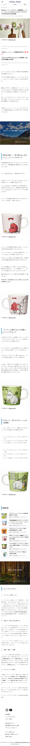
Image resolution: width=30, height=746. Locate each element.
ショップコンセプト (10, 716)
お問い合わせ (8, 736)
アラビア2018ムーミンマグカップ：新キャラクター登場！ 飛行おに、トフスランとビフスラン (19, 545)
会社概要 (7, 714)
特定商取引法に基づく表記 (12, 725)
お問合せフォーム (11, 664)
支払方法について (9, 723)
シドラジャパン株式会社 (14, 742)
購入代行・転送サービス (11, 734)
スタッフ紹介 (8, 719)
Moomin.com (12, 39)
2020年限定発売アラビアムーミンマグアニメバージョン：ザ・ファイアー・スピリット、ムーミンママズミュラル (18, 522)
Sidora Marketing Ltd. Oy (25, 742)
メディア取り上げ (9, 732)
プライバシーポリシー (11, 727)
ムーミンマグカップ (22, 525)
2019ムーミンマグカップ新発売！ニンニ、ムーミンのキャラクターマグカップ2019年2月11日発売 (18, 537)
